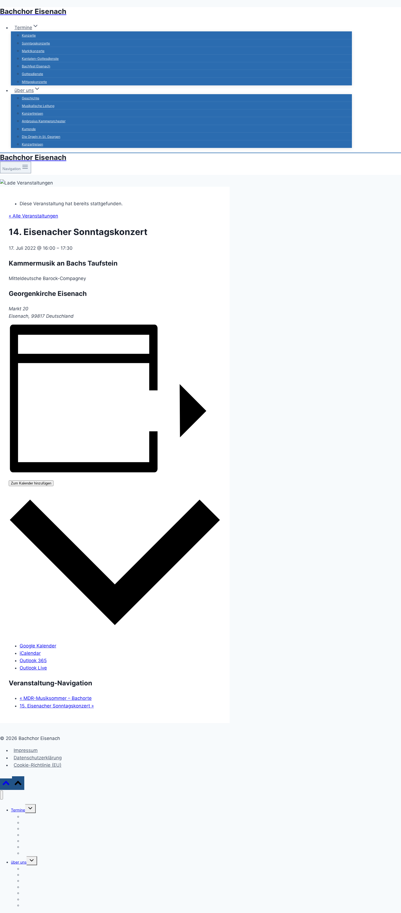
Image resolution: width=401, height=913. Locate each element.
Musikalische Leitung (38, 106)
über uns (18, 862)
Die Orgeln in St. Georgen (41, 137)
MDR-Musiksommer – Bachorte (56, 698)
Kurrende (29, 129)
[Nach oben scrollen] (6, 784)
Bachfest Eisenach (36, 66)
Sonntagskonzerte (36, 43)
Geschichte (30, 98)
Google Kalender (38, 646)
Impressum (26, 750)
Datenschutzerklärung (38, 757)
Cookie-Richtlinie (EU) (37, 765)
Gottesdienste (32, 74)
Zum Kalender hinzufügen (31, 483)
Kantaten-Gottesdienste (40, 58)
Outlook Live (33, 668)
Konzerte (29, 35)
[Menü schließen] (1, 794)
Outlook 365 (33, 660)
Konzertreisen (32, 113)
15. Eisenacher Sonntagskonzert (57, 706)
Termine (18, 810)
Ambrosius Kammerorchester (43, 121)
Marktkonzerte (33, 51)
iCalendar (30, 653)
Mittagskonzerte (34, 82)
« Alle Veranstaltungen (33, 216)
